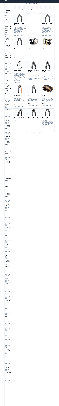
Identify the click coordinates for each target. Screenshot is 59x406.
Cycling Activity (30, 3)
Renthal (29, 48)
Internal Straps (7, 227)
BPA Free (6, 278)
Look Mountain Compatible (8, 194)
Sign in (52, 1)
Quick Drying (7, 93)
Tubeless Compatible (8, 142)
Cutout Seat (7, 61)
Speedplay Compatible (8, 162)
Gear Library (25, 3)
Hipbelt (6, 295)
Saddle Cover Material (8, 46)
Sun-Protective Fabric (8, 222)
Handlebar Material (8, 147)
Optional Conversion (8, 378)
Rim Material (7, 104)
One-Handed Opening (8, 239)
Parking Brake (7, 367)
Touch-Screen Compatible (8, 344)
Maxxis (29, 73)
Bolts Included (7, 189)
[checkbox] (5, 10)
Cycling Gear (34, 3)
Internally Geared (7, 300)
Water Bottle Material (8, 272)
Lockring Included (8, 182)
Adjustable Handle (8, 372)
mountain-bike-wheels (17, 82)
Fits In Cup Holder (8, 266)
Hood (6, 316)
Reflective (6, 249)
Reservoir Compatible (8, 350)
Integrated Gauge (8, 255)
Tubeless (6, 32)
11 (36, 12)
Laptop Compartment (8, 289)
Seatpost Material (8, 66)
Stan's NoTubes (16, 72)
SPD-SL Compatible (8, 178)
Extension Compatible (8, 205)
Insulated (6, 321)
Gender (6, 51)
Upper (6, 156)
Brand (6, 19)
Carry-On (6, 327)
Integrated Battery (8, 109)
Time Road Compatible (8, 306)
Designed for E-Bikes (8, 86)
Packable (6, 332)
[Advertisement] (34, 23)
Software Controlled (8, 261)
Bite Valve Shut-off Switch (8, 361)
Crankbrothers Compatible (8, 126)
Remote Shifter (7, 337)
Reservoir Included (8, 355)
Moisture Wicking (7, 120)
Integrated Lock (7, 136)
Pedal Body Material (8, 167)
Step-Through (7, 80)
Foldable (6, 283)
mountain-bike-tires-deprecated (18, 35)
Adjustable (6, 244)
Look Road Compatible (8, 173)
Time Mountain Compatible (8, 233)
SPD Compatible (7, 71)
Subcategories (7, 6)
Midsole (6, 215)
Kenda (15, 26)
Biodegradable (7, 311)
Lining (6, 210)
